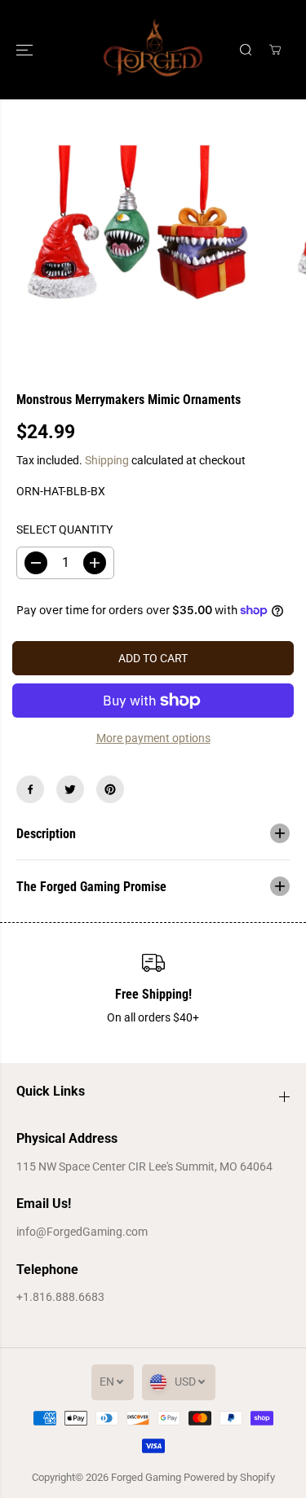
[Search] (245, 49)
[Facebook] (30, 789)
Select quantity (64, 529)
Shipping (107, 460)
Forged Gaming (146, 1477)
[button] (26, 49)
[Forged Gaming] (153, 50)
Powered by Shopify (229, 1477)
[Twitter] (70, 789)
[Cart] (275, 49)
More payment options (153, 738)
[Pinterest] (110, 789)
